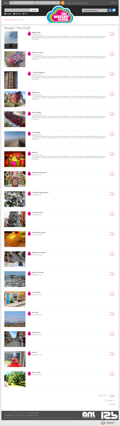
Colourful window (38, 72)
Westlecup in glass (39, 252)
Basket (113, 3)
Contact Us (22, 415)
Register (68, 3)
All (26, 14)
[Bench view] (14, 380)
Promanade (36, 132)
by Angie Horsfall (37, 35)
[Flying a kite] (14, 40)
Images (9, 14)
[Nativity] (14, 160)
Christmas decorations (40, 192)
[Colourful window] (14, 80)
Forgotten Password (80, 3)
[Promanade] (14, 140)
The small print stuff (32, 415)
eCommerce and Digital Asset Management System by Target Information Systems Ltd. (107, 423)
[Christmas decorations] (14, 200)
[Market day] (14, 340)
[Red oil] (14, 360)
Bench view (36, 372)
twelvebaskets (10, 415)
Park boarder (36, 112)
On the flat (36, 292)
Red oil (34, 352)
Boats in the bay (38, 272)
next (111, 396)
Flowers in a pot (37, 52)
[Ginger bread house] (14, 180)
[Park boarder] (14, 120)
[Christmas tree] (14, 220)
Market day (36, 332)
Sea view (35, 312)
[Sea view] (14, 320)
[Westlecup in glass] (14, 260)
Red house (36, 92)
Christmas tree (37, 212)
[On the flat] (14, 300)
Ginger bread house (39, 172)
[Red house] (14, 100)
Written (18, 14)
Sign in (6, 3)
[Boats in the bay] (14, 280)
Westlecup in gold (38, 232)
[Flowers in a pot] (14, 60)
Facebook (110, 10)
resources (9, 19)
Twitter (114, 10)
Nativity (35, 152)
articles (20, 19)
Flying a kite (36, 32)
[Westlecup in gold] (14, 240)
